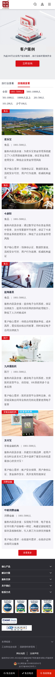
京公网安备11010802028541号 (29, 663)
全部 (4, 91)
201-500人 (39, 97)
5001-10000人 (33, 91)
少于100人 (21, 103)
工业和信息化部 (9, 647)
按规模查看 (24, 83)
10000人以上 (24, 97)
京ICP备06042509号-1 (27, 666)
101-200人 (7, 103)
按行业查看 (8, 83)
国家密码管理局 (27, 647)
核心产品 (6, 566)
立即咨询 (27, 63)
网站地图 (20, 653)
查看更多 (27, 553)
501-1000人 (8, 97)
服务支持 (6, 579)
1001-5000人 (16, 91)
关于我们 (6, 586)
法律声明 (34, 653)
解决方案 (6, 573)
